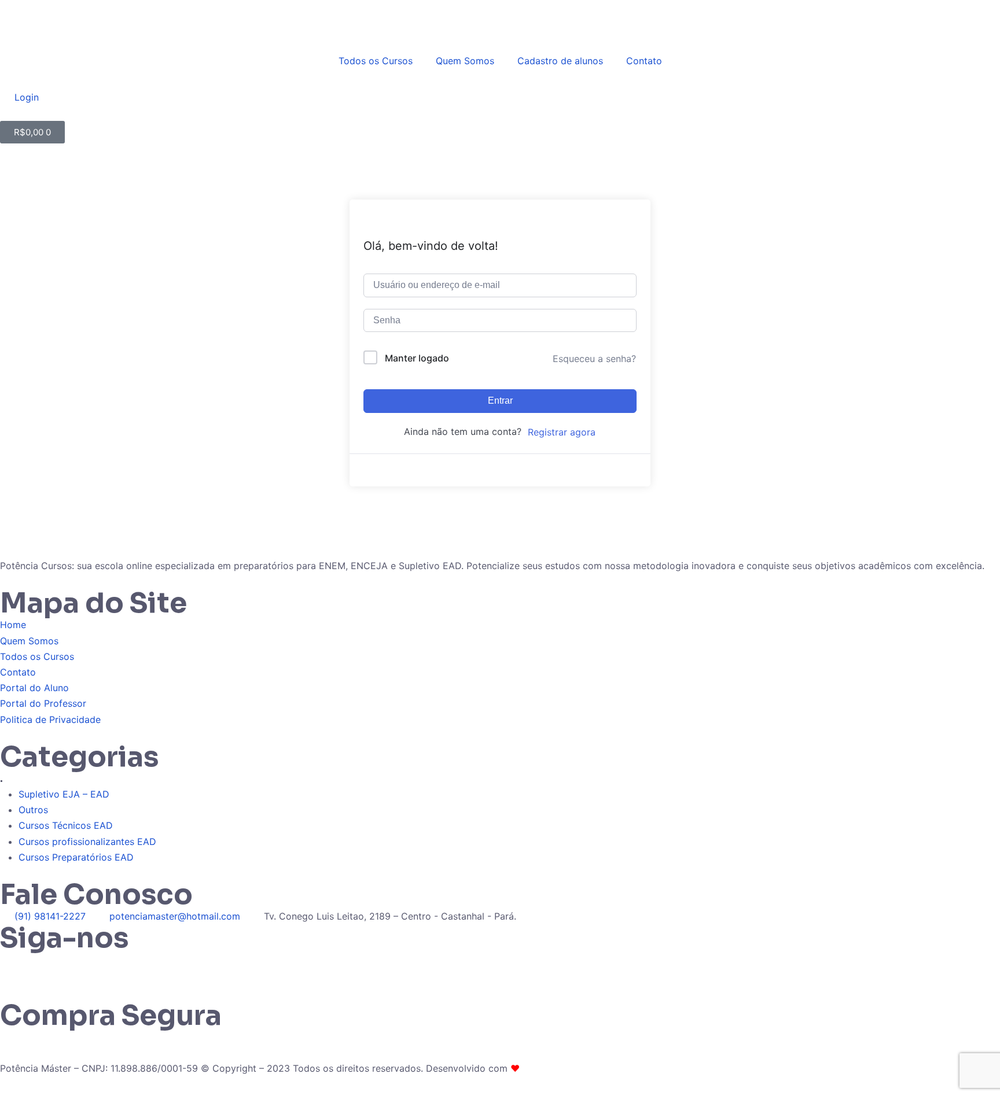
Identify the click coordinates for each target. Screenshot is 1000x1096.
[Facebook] (78, 966)
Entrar (500, 400)
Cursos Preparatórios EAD (76, 857)
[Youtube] (109, 966)
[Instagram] (46, 966)
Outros (33, 809)
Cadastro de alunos (560, 61)
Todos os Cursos (376, 61)
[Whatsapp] (14, 966)
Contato (644, 61)
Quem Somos (465, 61)
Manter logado (417, 358)
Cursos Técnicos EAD (66, 825)
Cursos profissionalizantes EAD (87, 841)
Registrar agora (561, 432)
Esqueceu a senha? (594, 358)
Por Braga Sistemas (565, 1068)
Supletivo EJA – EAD (64, 794)
